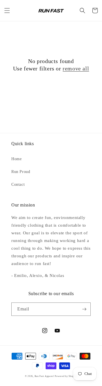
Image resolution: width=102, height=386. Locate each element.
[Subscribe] (84, 309)
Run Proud (20, 172)
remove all (76, 68)
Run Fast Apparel (44, 376)
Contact (18, 184)
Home (16, 159)
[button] (7, 10)
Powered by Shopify (66, 376)
